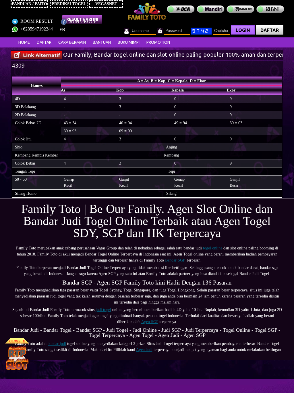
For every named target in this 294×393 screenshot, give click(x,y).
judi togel (103, 310)
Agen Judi (144, 350)
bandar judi (57, 344)
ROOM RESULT (36, 21)
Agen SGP (149, 322)
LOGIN (243, 30)
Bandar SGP (175, 260)
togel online (212, 248)
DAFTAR (269, 30)
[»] (36, 55)
